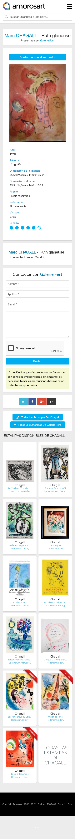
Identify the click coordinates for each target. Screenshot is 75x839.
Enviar (37, 361)
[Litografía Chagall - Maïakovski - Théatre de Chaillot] (55, 578)
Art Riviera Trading (20, 548)
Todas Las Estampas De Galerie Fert (39, 424)
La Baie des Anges (19, 773)
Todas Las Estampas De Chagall (40, 417)
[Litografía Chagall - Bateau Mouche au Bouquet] (20, 635)
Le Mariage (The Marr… (19, 488)
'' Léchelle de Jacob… (20, 602)
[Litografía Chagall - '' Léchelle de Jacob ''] (19, 578)
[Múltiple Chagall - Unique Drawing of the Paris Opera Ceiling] (55, 635)
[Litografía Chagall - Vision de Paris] (55, 692)
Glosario (62, 804)
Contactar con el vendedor (37, 57)
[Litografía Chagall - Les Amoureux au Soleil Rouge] (20, 692)
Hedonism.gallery (55, 662)
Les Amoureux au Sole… (19, 716)
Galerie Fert (47, 40)
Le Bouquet (55, 545)
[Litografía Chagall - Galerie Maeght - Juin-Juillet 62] (20, 521)
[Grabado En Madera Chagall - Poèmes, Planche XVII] (55, 464)
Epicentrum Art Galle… (19, 491)
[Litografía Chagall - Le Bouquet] (55, 521)
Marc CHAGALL (20, 35)
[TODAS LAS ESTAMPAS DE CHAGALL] (55, 778)
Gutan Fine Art (55, 548)
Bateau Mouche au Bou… (20, 659)
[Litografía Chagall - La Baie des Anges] (20, 750)
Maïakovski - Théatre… (55, 602)
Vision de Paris (55, 716)
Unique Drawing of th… (55, 659)
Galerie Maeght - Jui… (20, 545)
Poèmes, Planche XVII (55, 488)
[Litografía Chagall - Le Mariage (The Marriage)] (20, 464)
